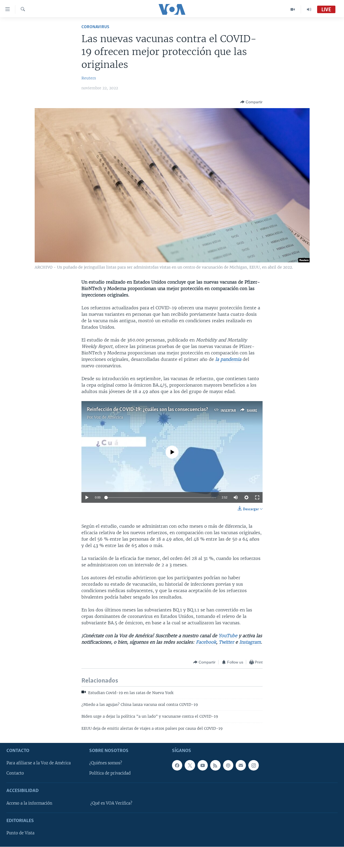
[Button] (251, 102)
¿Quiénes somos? (105, 763)
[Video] (293, 9)
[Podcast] (228, 765)
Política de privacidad (110, 773)
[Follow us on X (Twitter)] (190, 765)
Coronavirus (95, 27)
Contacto (15, 773)
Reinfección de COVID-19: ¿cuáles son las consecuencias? (147, 409)
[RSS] (215, 765)
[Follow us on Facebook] (177, 765)
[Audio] (309, 9)
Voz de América (108, 417)
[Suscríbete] (241, 765)
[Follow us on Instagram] (253, 765)
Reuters (88, 78)
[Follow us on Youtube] (203, 765)
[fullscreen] (257, 497)
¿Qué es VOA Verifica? (111, 803)
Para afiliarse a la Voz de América (38, 763)
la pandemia (228, 359)
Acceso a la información (29, 803)
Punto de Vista (20, 833)
